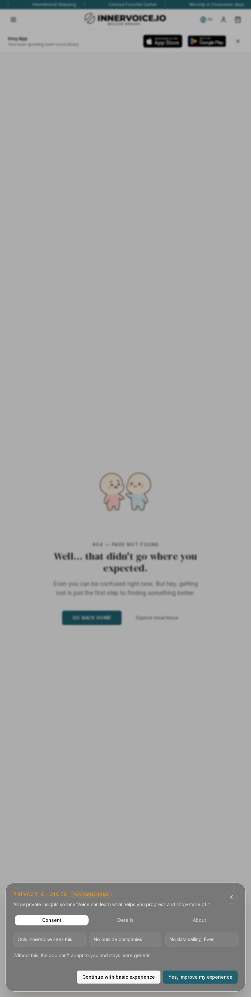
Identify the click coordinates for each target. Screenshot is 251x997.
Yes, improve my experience (200, 977)
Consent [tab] (51, 920)
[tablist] (125, 920)
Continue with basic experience (118, 977)
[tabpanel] (125, 945)
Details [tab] (126, 920)
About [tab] (199, 920)
